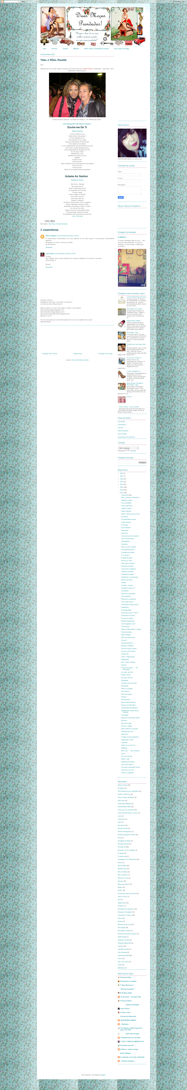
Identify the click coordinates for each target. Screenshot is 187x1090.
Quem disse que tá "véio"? (129, 613)
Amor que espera (126, 694)
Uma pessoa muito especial (130, 536)
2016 (122, 479)
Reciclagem (121, 927)
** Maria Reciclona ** (127, 985)
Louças (120, 862)
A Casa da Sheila (125, 1001)
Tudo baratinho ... (126, 596)
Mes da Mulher (122, 872)
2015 (122, 481)
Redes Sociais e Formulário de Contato (96, 49)
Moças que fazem (123, 884)
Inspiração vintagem (127, 574)
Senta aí (124, 697)
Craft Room (121, 819)
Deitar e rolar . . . (126, 759)
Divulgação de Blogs (124, 841)
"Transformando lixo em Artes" (130, 1037)
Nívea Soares (77, 131)
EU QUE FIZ (122, 847)
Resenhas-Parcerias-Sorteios (127, 934)
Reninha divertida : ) (127, 643)
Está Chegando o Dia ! (128, 624)
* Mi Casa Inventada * (127, 989)
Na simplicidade (126, 610)
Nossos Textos (122, 896)
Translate (133, 451)
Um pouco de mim (127, 677)
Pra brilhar (124, 516)
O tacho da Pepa (125, 977)
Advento (124, 665)
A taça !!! (124, 640)
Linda (123, 753)
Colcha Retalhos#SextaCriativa (136, 297)
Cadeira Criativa (126, 508)
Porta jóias (124, 525)
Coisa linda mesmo (127, 602)
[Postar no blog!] (48, 221)
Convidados (121, 421)
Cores (120, 816)
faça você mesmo (123, 961)
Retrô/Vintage (122, 937)
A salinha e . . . (123, 237)
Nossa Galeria (122, 434)
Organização (122, 903)
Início (44, 49)
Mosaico (120, 881)
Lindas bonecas (126, 522)
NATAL (120, 890)
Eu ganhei (121, 853)
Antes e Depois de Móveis (126, 797)
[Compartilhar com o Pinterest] (54, 221)
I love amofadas (126, 503)
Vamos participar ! (127, 506)
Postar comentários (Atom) (80, 360)
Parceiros (54, 49)
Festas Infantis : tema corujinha (129, 407)
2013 (122, 487)
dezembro (125, 495)
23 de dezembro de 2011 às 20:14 (65, 253)
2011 (122, 493)
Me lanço (124, 720)
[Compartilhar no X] (50, 221)
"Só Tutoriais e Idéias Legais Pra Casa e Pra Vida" (131, 1029)
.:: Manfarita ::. (125, 1024)
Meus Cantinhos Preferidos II (130, 497)
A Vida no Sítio (125, 1012)
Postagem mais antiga (105, 353)
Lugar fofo (124, 533)
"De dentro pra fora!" (127, 1045)
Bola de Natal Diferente (128, 702)
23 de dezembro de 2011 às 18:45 (68, 236)
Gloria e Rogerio (51, 236)
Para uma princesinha (128, 637)
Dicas (119, 838)
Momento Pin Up (123, 878)
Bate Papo (52, 224)
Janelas (123, 582)
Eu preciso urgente (127, 618)
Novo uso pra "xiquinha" (128, 547)
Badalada (124, 748)
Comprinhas (125, 591)
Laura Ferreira (125, 1008)
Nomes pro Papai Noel (128, 705)
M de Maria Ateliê (126, 993)
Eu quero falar (122, 856)
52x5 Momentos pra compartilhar (128, 791)
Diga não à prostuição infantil (130, 718)
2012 (122, 490)
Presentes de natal (127, 566)
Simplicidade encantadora (129, 708)
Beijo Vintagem (126, 635)
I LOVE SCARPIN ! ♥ (133, 371)
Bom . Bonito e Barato (128, 662)
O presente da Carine (128, 615)
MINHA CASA (122, 869)
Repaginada (125, 659)
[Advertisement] (77, 338)
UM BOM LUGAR (123, 949)
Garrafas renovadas (127, 571)
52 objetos (121, 788)
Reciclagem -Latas (132, 332)
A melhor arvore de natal (129, 683)
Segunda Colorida (123, 940)
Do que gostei (125, 699)
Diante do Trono (77, 180)
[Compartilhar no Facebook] (52, 221)
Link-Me (120, 428)
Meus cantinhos (123, 875)
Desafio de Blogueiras (125, 831)
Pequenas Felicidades (125, 912)
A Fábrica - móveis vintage (129, 1049)
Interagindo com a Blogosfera (127, 859)
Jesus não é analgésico (128, 569)
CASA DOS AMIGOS (124, 803)
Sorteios (65, 49)
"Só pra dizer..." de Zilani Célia (130, 997)
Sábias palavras (126, 511)
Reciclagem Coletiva (124, 930)
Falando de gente (126, 558)
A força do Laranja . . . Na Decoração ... (129, 668)
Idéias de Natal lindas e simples (131, 629)
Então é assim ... (126, 675)
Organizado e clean (127, 740)
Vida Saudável (122, 952)
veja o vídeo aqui (77, 216)
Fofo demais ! (125, 691)
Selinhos (120, 946)
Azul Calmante (126, 527)
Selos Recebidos (123, 431)
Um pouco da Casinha (128, 651)
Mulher (120, 887)
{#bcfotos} (121, 968)
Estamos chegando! (127, 773)
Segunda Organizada (124, 943)
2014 (122, 484)
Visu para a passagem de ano (130, 767)
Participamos (122, 424)
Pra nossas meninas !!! (134, 358)
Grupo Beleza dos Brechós (126, 437)
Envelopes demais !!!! (128, 588)
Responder (49, 247)
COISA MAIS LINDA (124, 807)
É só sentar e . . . (126, 555)
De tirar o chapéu (126, 726)
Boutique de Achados (128, 762)
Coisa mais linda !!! (127, 764)
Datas (120, 822)
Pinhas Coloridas (126, 632)
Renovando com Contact (134, 309)
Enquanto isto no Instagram (126, 850)
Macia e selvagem (127, 688)
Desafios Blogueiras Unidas (126, 834)
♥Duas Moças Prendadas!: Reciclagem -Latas (135, 384)
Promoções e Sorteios (125, 915)
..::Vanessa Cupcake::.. (127, 1061)
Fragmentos (125, 607)
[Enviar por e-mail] (46, 221)
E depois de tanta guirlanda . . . (131, 737)
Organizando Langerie (133, 320)
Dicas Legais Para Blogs (121, 49)
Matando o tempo (126, 500)
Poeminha (124, 544)
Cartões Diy (125, 654)
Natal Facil (124, 734)
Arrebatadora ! (125, 541)
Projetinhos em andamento (129, 577)
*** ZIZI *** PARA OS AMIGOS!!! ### (132, 1041)
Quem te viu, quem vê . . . (129, 745)
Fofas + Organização (128, 657)
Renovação (124, 530)
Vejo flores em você (127, 770)
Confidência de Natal (127, 552)
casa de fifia (50, 253)
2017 (122, 476)
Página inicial (78, 353)
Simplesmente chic (127, 731)
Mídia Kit (76, 49)
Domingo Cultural (123, 844)
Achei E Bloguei (125, 1053)
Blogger (103, 1075)
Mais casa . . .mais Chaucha (130, 751)
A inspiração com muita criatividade (132, 1057)
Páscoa (129, 396)
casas (120, 958)
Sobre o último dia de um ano (130, 514)
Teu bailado (124, 715)
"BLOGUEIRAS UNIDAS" (128, 1020)
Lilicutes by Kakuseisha (128, 1016)
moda (119, 965)
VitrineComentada (61, 224)
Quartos (120, 921)
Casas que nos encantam (126, 810)
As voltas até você (127, 672)
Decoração (121, 825)
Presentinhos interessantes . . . (131, 604)
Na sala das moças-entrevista (127, 893)
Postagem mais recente (49, 353)
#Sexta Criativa (122, 785)
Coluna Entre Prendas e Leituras (128, 813)
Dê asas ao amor (126, 560)
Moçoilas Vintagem (127, 646)
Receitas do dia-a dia (124, 924)
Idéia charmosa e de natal (129, 729)
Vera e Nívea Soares (127, 538)
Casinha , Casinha (127, 585)
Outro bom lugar (126, 723)
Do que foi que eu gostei (129, 648)
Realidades (124, 680)
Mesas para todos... (127, 580)
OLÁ (119, 899)
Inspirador (124, 742)
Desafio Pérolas (123, 828)
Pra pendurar (125, 626)
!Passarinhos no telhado (128, 981)
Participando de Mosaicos (126, 909)
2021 (122, 473)
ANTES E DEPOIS (124, 794)
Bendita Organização (127, 621)
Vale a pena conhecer (128, 563)
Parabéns (121, 906)
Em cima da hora (126, 756)
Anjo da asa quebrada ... (129, 593)
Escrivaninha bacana (127, 549)
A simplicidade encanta (128, 519)
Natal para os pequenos (128, 599)
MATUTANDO (122, 865)
